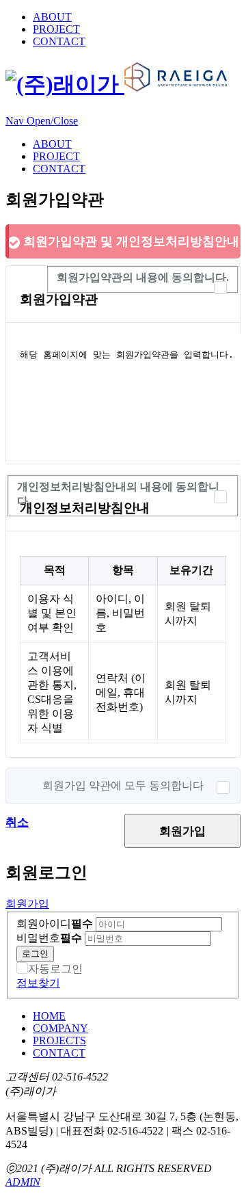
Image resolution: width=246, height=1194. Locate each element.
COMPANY (60, 1028)
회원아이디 (54, 923)
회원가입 (182, 831)
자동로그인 (55, 968)
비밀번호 (49, 938)
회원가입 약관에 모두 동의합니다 (123, 785)
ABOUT (52, 17)
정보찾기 (38, 983)
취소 (17, 822)
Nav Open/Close (41, 121)
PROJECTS (59, 1040)
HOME (49, 1016)
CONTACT (59, 41)
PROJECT (56, 29)
